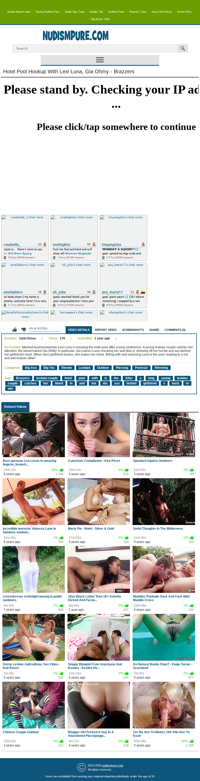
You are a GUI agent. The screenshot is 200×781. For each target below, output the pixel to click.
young (165, 378)
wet (10, 388)
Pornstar (141, 368)
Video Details (79, 329)
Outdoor (103, 368)
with (95, 378)
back (175, 383)
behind (131, 383)
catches (30, 383)
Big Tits (49, 368)
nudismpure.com (112, 765)
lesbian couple (47, 378)
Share (154, 329)
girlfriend (150, 383)
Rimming (161, 368)
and (82, 383)
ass (117, 383)
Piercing (122, 368)
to (187, 383)
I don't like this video (23, 329)
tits (105, 383)
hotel (68, 378)
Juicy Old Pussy (161, 11)
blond (59, 383)
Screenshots (133, 329)
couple (13, 383)
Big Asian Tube (100, 19)
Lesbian (84, 368)
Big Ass (31, 368)
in (71, 383)
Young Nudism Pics (47, 11)
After (129, 378)
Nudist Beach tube (18, 11)
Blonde (66, 368)
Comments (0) (175, 329)
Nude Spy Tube (75, 11)
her (45, 383)
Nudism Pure (116, 11)
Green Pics (184, 11)
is (105, 378)
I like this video (14, 329)
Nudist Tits (96, 11)
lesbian (182, 378)
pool (82, 378)
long (151, 378)
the (116, 378)
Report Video (106, 329)
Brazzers (23, 378)
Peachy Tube (137, 11)
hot (93, 383)
